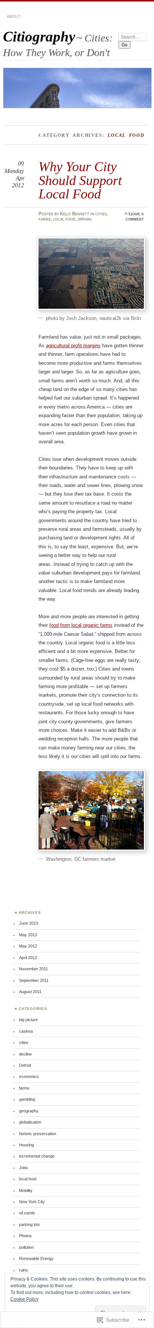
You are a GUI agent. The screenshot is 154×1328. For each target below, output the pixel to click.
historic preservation (37, 1133)
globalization (30, 1122)
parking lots (29, 1224)
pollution (26, 1247)
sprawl (85, 219)
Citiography (39, 36)
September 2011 (34, 980)
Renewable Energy (36, 1258)
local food (64, 219)
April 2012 (28, 957)
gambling (27, 1099)
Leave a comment (135, 216)
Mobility (26, 1190)
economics (29, 1076)
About (14, 16)
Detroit (25, 1065)
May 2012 (28, 946)
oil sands (27, 1213)
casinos (26, 1031)
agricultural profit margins (73, 345)
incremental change (37, 1156)
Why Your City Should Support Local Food (80, 180)
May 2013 (28, 935)
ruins (23, 1270)
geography (28, 1111)
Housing (26, 1145)
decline (25, 1054)
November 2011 (33, 969)
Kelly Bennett (74, 213)
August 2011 (30, 991)
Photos (25, 1235)
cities (101, 213)
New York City (32, 1201)
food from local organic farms (81, 625)
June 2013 (28, 923)
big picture (28, 1019)
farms (44, 219)
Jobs (23, 1167)
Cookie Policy (24, 1299)
